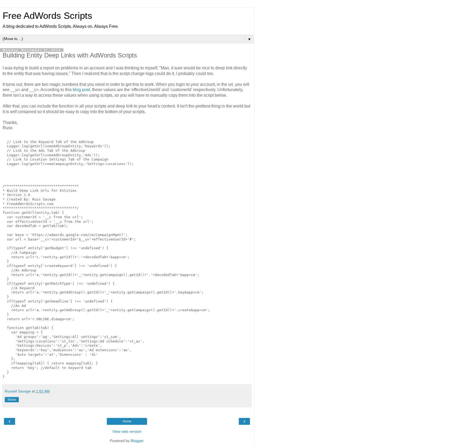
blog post (81, 89)
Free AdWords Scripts (47, 16)
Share (11, 400)
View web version (126, 431)
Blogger (137, 441)
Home (127, 421)
